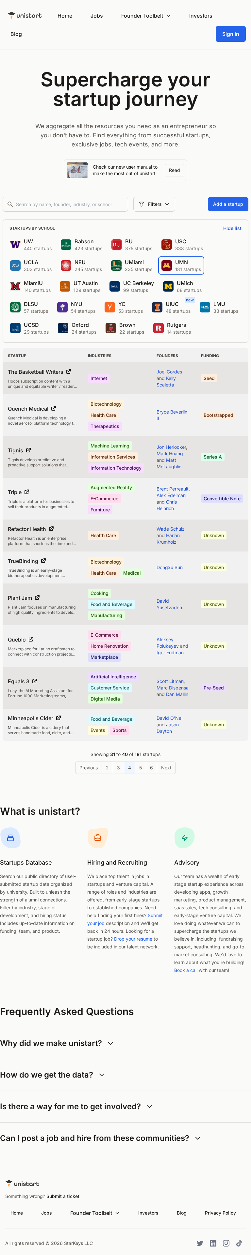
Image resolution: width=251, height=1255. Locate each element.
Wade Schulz (171, 529)
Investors (200, 15)
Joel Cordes (169, 371)
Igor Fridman (170, 652)
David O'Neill (170, 718)
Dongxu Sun (170, 567)
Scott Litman (170, 681)
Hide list (232, 228)
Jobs (97, 15)
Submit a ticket (62, 1196)
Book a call (185, 970)
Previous (88, 767)
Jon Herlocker (171, 447)
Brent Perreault (173, 488)
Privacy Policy (220, 1213)
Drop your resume (133, 939)
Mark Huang (170, 453)
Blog (16, 34)
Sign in (230, 34)
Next (166, 767)
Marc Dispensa (173, 687)
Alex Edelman (171, 495)
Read (174, 170)
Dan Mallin (177, 694)
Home (65, 15)
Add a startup (228, 204)
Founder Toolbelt (142, 15)
